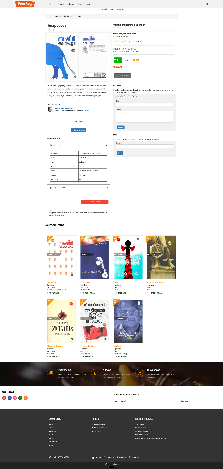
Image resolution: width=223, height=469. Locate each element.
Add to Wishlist (123, 76)
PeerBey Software (112, 464)
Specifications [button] (59, 188)
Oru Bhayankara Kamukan (156, 282)
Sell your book (96, 431)
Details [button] (56, 145)
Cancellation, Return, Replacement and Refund (150, 438)
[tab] (78, 145)
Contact (51, 438)
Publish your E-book (98, 424)
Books (61, 4)
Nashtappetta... (86, 282)
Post (119, 153)
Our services (53, 442)
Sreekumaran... (119, 346)
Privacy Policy (139, 424)
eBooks (71, 4)
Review (120, 127)
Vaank (116, 282)
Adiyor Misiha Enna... (88, 346)
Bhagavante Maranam (55, 346)
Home (52, 4)
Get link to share (79, 130)
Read (80, 4)
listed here (85, 111)
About (51, 435)
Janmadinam (52, 282)
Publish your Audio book (100, 428)
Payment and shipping (142, 435)
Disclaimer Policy (140, 428)
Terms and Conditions (142, 431)
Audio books (53, 431)
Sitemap (51, 445)
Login (88, 4)
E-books (51, 428)
